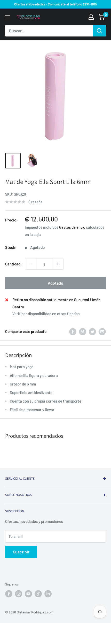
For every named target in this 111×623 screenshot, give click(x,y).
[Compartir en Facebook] (72, 331)
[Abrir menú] (7, 17)
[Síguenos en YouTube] (28, 593)
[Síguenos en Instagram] (18, 593)
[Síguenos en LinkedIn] (48, 593)
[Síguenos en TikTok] (38, 593)
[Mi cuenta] (91, 17)
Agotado (55, 282)
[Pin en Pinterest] (82, 331)
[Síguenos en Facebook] (8, 593)
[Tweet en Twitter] (92, 331)
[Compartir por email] (102, 331)
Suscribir (21, 551)
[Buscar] (99, 30)
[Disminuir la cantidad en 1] (30, 263)
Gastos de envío (72, 227)
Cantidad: (13, 264)
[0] (101, 17)
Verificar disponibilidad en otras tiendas (46, 313)
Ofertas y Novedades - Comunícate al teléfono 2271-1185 (55, 4)
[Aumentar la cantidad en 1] (57, 263)
